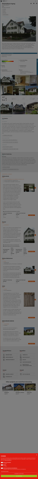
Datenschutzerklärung (8, 460)
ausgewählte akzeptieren (19, 473)
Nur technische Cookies (4, 471)
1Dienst (5, 463)
